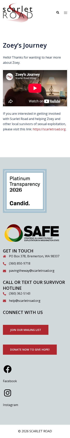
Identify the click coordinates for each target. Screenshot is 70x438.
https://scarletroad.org (49, 129)
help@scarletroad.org (24, 301)
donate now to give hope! (30, 349)
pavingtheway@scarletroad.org (31, 270)
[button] (57, 12)
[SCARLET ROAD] (17, 12)
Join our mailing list (25, 330)
